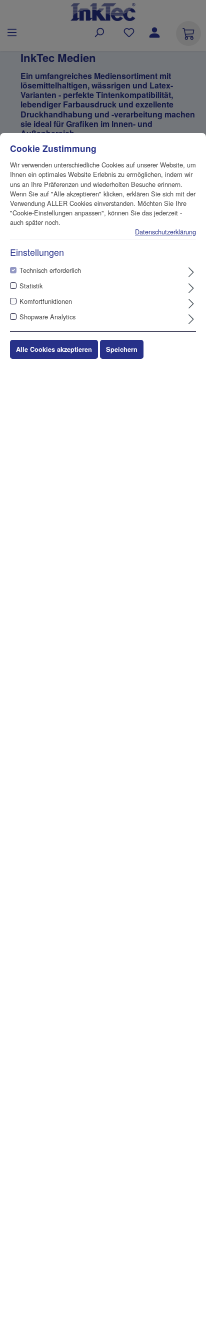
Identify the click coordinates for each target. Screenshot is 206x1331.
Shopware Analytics (48, 316)
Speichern (122, 349)
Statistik (31, 285)
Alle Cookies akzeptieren (54, 349)
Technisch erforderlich (50, 270)
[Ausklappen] (191, 271)
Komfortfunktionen (46, 301)
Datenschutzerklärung (165, 231)
